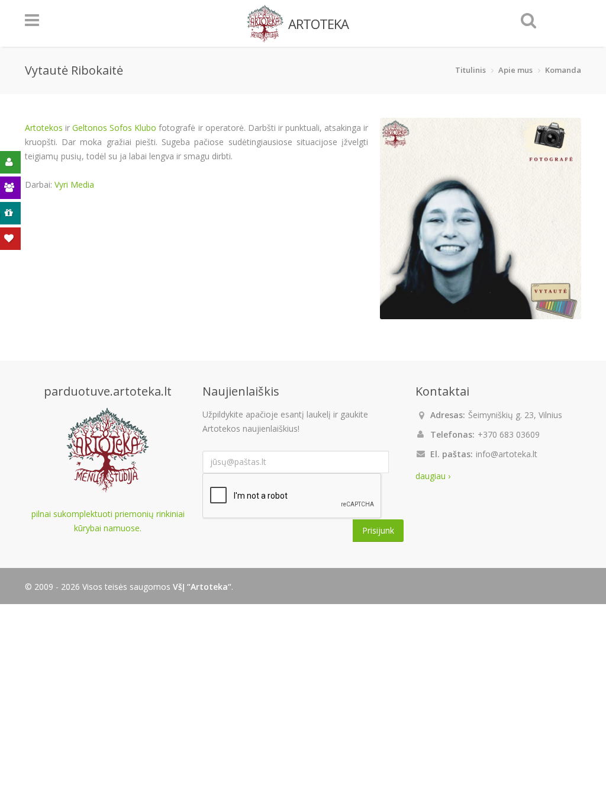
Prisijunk (378, 530)
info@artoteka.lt (506, 454)
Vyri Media (74, 184)
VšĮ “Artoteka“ (202, 586)
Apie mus (515, 70)
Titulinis (470, 70)
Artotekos (44, 127)
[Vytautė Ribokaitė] (480, 218)
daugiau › (432, 475)
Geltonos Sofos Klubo (114, 127)
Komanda (563, 70)
